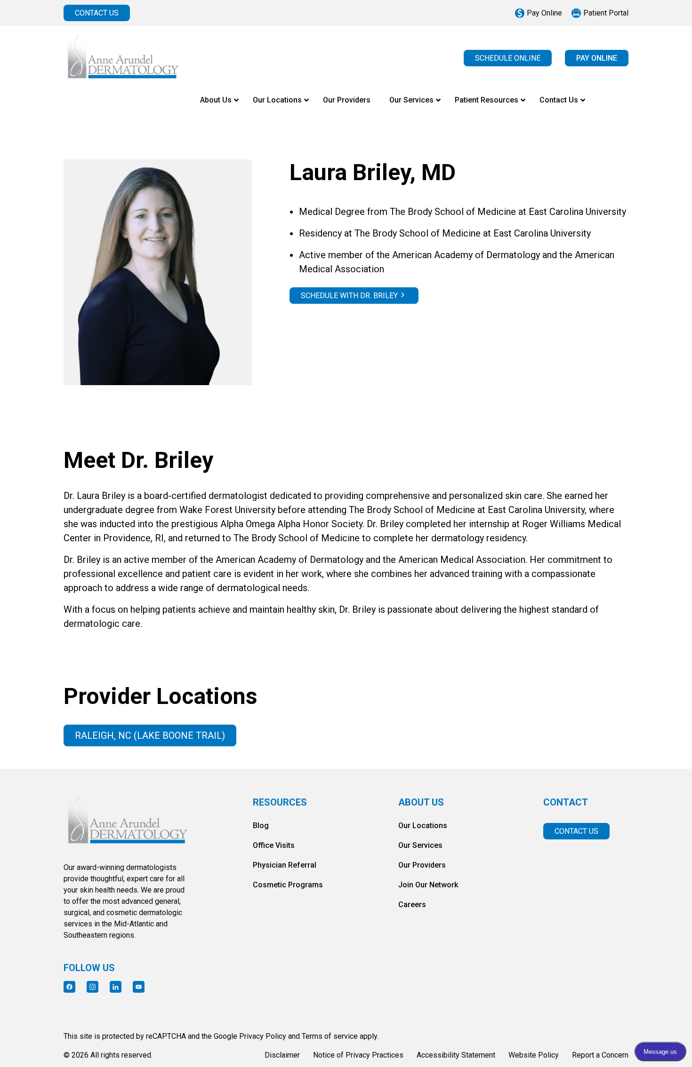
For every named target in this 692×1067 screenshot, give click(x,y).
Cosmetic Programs (288, 884)
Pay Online (544, 12)
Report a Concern (600, 1055)
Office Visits (274, 845)
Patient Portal (605, 12)
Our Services (420, 845)
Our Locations (422, 825)
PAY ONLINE (596, 58)
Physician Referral (284, 865)
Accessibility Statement (456, 1055)
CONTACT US (97, 12)
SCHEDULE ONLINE (507, 58)
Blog (261, 825)
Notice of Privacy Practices (358, 1055)
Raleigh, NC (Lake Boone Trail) (150, 735)
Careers (412, 904)
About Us (421, 802)
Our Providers (422, 865)
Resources (280, 802)
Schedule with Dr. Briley (349, 295)
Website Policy (533, 1055)
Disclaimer (282, 1055)
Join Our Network (428, 884)
